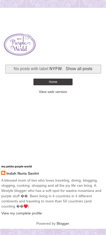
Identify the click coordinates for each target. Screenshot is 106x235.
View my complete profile (21, 213)
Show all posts (79, 69)
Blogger (63, 223)
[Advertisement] (53, 14)
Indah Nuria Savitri (22, 173)
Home (53, 82)
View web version (53, 92)
